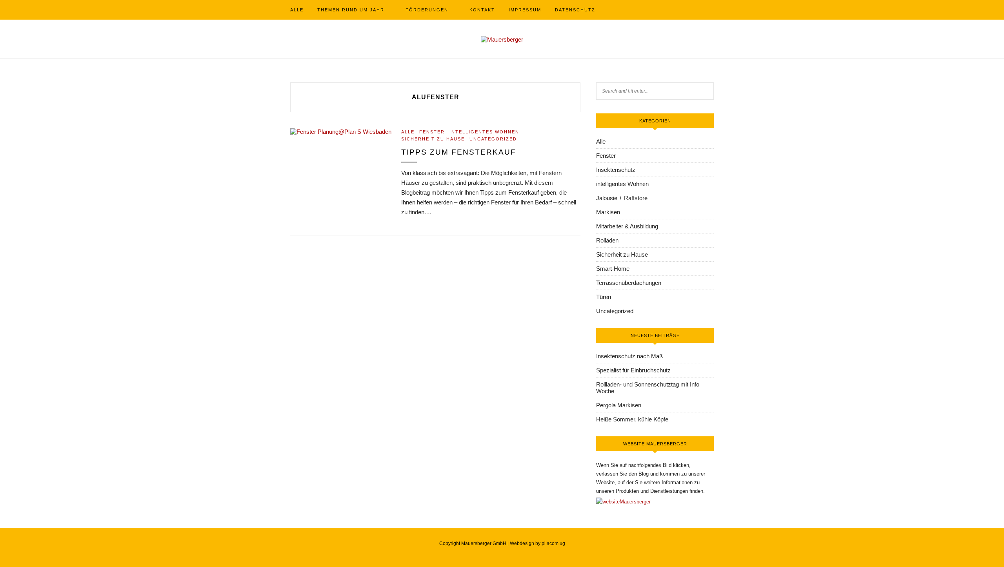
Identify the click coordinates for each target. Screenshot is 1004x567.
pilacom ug (553, 543)
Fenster (432, 131)
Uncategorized (493, 139)
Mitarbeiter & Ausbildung (627, 226)
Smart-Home (612, 268)
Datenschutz (575, 9)
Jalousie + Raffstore (622, 198)
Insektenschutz (615, 169)
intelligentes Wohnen (484, 131)
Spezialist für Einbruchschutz (633, 370)
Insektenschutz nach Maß (629, 356)
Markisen (608, 212)
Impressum (525, 9)
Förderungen (427, 9)
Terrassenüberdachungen (628, 282)
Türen (603, 297)
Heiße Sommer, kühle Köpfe (632, 419)
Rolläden (607, 240)
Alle (297, 9)
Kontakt (482, 9)
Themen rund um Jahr (350, 9)
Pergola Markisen (618, 405)
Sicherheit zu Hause (433, 139)
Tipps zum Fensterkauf (458, 152)
